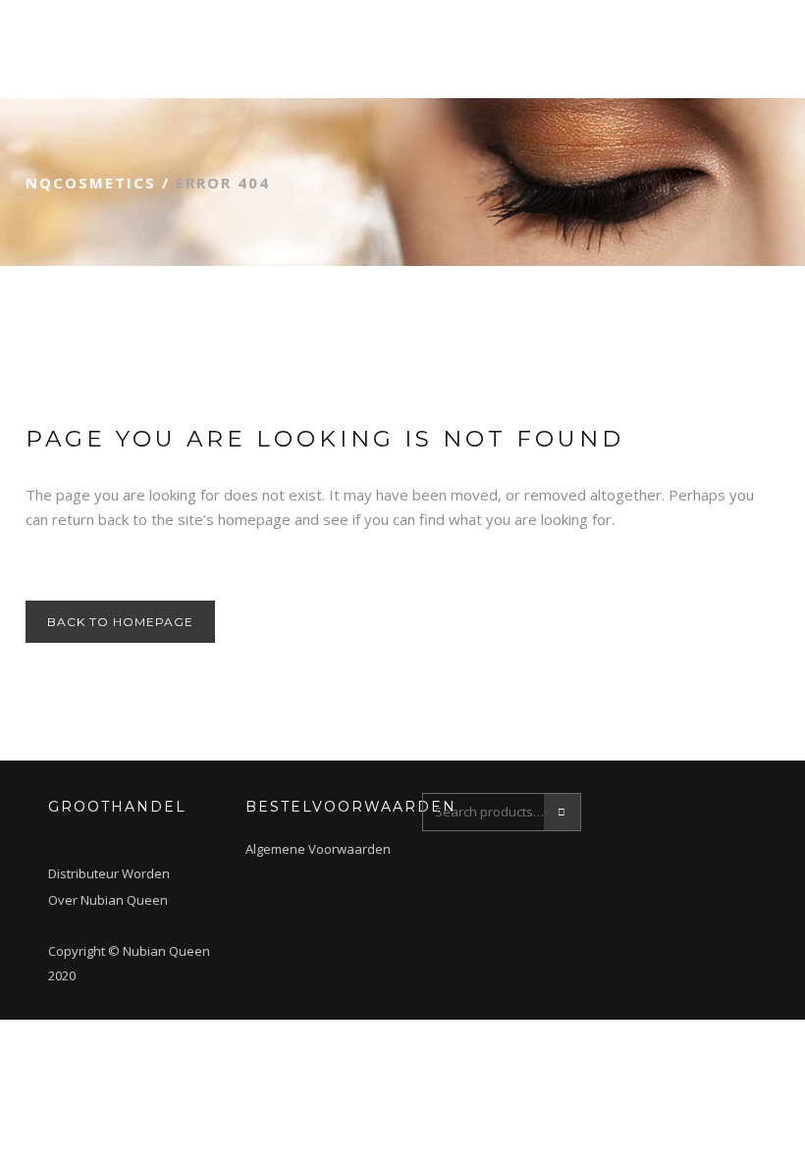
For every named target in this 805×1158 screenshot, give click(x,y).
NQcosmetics (91, 182)
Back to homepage (120, 621)
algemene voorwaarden (318, 849)
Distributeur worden (109, 873)
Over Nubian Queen (108, 900)
